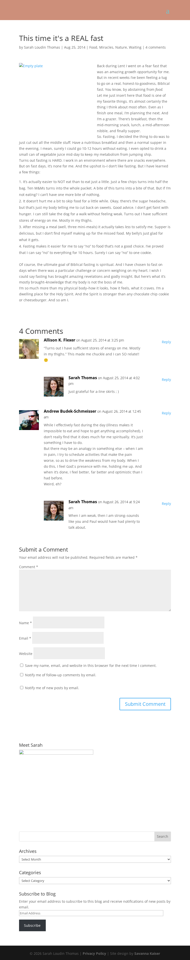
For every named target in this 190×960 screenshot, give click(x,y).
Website (25, 653)
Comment (28, 566)
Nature (121, 47)
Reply (166, 342)
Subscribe (32, 925)
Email (25, 638)
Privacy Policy (94, 953)
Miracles (106, 47)
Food (93, 47)
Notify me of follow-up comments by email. (60, 675)
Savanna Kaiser (147, 953)
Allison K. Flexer (59, 340)
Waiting (135, 47)
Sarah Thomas (83, 377)
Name (25, 622)
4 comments (155, 47)
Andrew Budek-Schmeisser (70, 411)
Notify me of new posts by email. (52, 687)
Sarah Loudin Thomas (42, 47)
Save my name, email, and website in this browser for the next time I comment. (91, 665)
